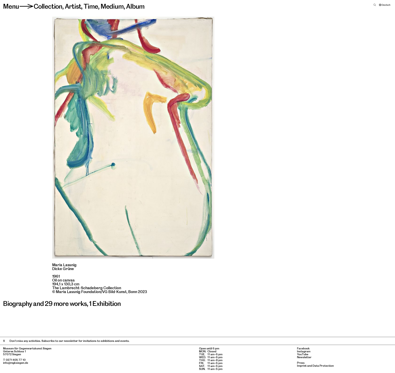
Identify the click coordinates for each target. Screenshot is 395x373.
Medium (112, 6)
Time (91, 6)
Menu (11, 6)
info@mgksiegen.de (15, 362)
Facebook (303, 348)
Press (301, 362)
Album (135, 6)
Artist (73, 6)
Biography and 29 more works (45, 303)
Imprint (302, 365)
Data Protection (323, 365)
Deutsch (386, 5)
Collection (48, 6)
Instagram (303, 351)
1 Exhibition (105, 303)
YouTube (302, 354)
